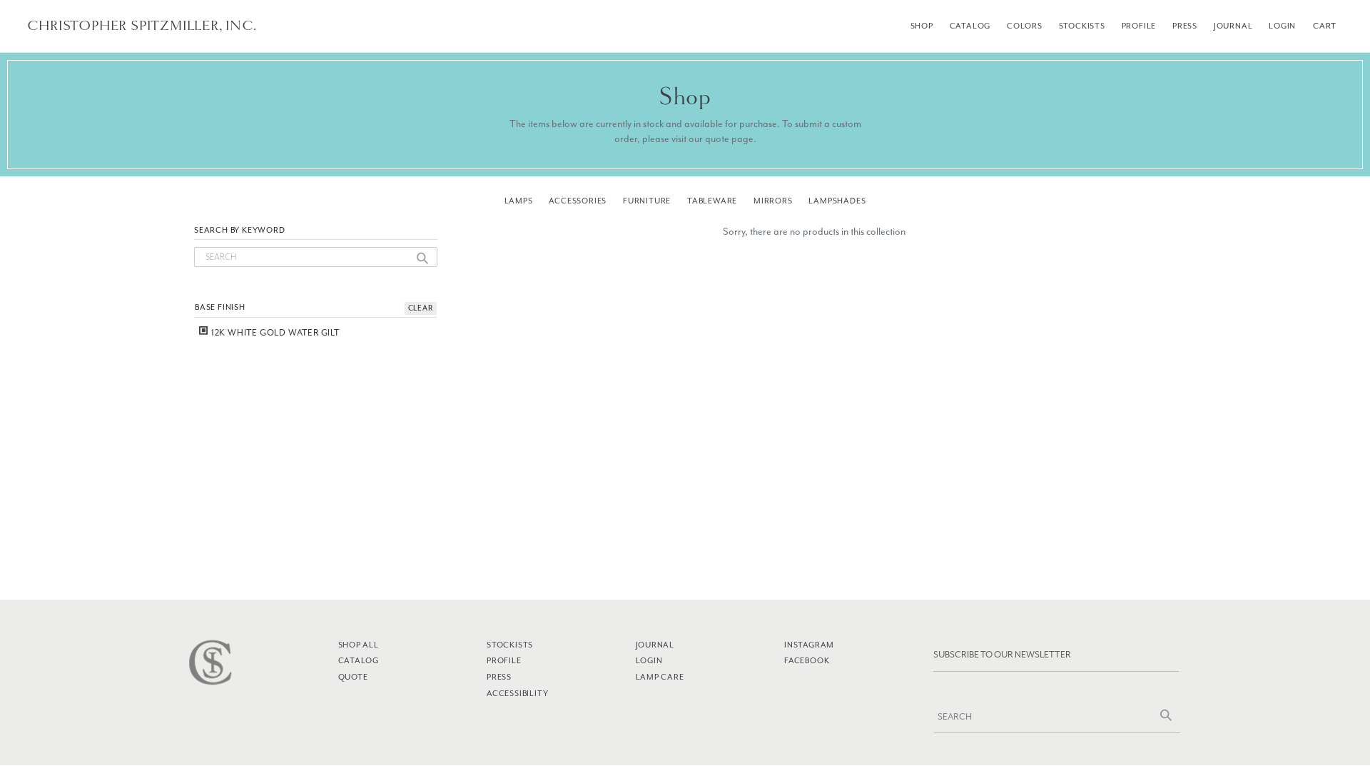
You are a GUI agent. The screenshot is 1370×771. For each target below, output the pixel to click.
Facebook (806, 660)
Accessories (578, 201)
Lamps (518, 201)
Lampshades (837, 201)
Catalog (970, 26)
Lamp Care (660, 677)
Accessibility (517, 693)
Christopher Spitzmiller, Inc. (141, 25)
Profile (1139, 26)
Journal (1233, 26)
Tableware (712, 201)
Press (1184, 26)
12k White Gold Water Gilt (274, 332)
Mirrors (773, 201)
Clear (420, 308)
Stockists (1082, 26)
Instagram (809, 645)
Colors (1024, 26)
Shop (921, 26)
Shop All (358, 645)
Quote (353, 677)
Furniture (647, 201)
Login (1282, 26)
